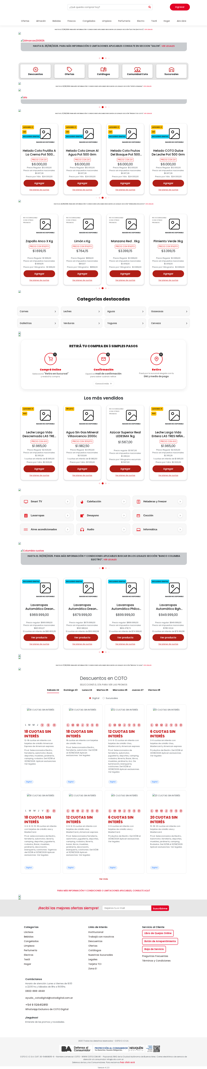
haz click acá (127, 1062)
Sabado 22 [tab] (53, 690)
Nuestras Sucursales (100, 954)
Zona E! (92, 968)
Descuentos (95, 941)
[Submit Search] (149, 7)
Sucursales (112, 698)
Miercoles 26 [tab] (120, 690)
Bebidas (28, 936)
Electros (28, 954)
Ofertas (92, 945)
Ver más (103, 879)
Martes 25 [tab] (102, 690)
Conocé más (102, 383)
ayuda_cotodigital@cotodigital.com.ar (49, 997)
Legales (92, 959)
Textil (27, 959)
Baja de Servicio (154, 949)
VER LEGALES (148, 29)
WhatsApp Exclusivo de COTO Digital (46, 1007)
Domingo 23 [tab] (70, 690)
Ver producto (39, 637)
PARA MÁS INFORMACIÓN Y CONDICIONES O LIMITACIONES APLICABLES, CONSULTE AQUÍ (103, 890)
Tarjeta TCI (94, 964)
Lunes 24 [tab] (87, 690)
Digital (95, 698)
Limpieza (29, 945)
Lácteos (28, 932)
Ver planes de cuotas (39, 189)
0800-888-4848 (35, 991)
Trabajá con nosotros (101, 936)
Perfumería (30, 950)
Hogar (27, 964)
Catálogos (94, 950)
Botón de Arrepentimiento (160, 941)
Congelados (31, 941)
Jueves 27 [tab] (138, 690)
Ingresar (180, 7)
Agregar (39, 183)
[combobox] (107, 7)
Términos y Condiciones (156, 960)
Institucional (95, 932)
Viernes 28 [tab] (154, 690)
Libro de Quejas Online (158, 933)
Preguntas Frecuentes (155, 956)
